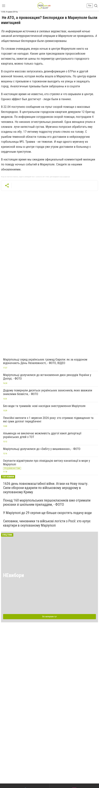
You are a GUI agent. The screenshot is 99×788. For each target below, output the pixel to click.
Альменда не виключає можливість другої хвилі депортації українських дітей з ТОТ (42, 435)
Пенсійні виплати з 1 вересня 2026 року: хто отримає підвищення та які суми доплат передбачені (48, 419)
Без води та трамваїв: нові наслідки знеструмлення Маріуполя (44, 406)
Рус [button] (89, 5)
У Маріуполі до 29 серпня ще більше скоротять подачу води (47, 513)
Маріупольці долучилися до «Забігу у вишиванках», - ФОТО (41, 449)
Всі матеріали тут (49, 616)
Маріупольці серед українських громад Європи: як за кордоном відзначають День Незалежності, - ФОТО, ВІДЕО (45, 361)
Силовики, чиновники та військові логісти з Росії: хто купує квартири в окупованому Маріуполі (47, 523)
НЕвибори (13, 575)
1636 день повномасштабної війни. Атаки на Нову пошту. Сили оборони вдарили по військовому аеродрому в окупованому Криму (45, 487)
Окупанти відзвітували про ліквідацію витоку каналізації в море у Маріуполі (46, 462)
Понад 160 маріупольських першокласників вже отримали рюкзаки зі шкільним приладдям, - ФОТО (46, 502)
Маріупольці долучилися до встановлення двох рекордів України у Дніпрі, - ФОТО (47, 376)
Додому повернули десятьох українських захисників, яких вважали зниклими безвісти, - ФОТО (47, 392)
